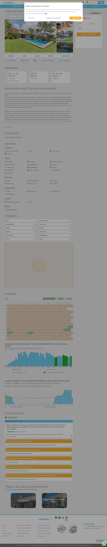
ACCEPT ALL (75, 18)
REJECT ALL (31, 18)
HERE (46, 13)
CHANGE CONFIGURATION (53, 18)
